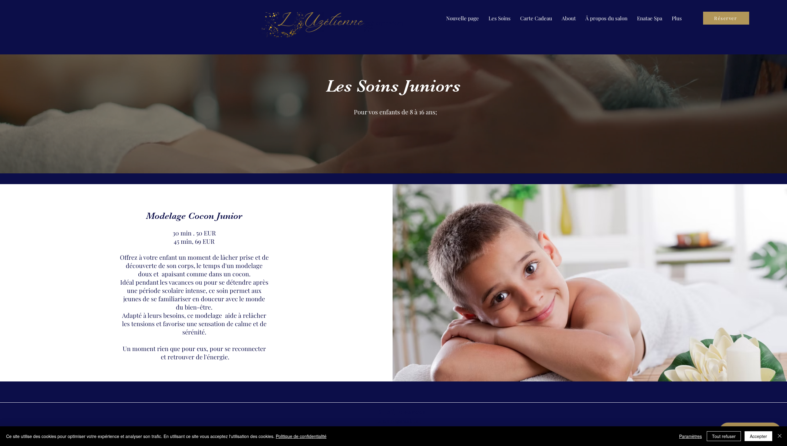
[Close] (779, 436)
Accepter (758, 436)
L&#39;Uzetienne (399, 412)
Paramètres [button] (690, 436)
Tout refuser (724, 436)
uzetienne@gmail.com (398, 421)
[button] (499, 18)
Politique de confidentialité (301, 436)
